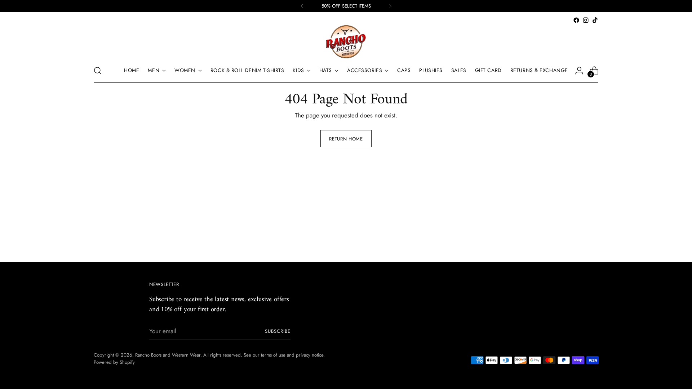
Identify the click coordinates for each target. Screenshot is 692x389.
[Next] (390, 6)
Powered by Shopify (114, 362)
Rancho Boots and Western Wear (167, 355)
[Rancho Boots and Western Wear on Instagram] (585, 20)
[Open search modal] (97, 70)
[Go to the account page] (579, 70)
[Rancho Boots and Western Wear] (346, 41)
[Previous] (302, 6)
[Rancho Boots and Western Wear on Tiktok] (595, 20)
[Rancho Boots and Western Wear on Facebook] (576, 20)
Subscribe (277, 331)
